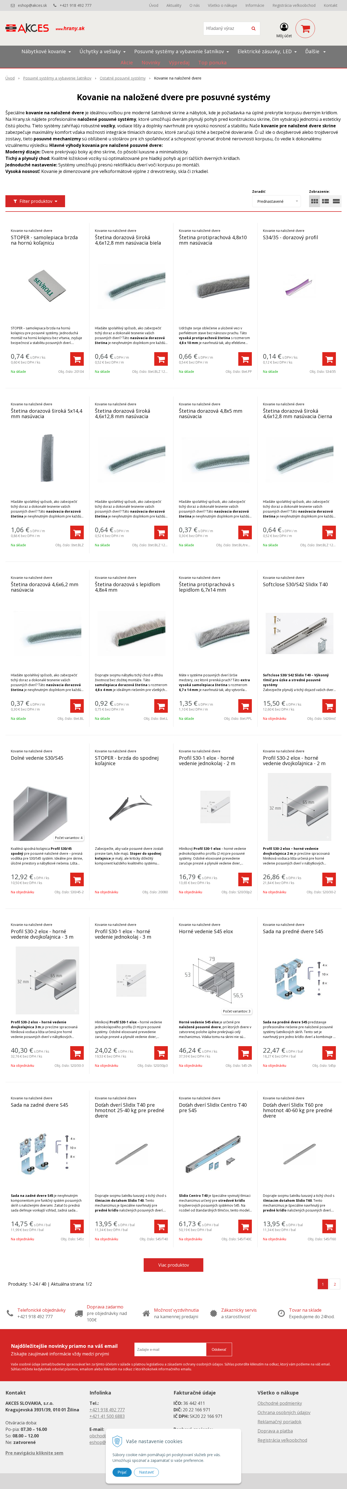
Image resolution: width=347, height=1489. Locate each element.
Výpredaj (179, 62)
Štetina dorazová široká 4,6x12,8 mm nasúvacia (122, 413)
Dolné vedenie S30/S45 (37, 758)
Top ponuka (212, 62)
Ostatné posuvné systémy (123, 78)
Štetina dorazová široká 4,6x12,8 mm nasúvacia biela (128, 240)
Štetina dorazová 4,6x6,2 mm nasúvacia (44, 587)
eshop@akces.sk (32, 5)
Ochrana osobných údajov (284, 1412)
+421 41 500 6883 (107, 1416)
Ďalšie (313, 51)
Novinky (151, 62)
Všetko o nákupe (222, 5)
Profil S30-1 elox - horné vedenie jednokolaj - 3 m (123, 934)
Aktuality (173, 5)
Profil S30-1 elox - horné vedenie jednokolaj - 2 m (207, 760)
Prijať (122, 1472)
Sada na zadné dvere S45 (39, 1105)
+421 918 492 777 (75, 5)
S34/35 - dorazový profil (290, 237)
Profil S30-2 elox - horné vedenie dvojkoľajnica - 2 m (294, 760)
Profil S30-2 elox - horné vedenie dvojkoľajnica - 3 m (42, 934)
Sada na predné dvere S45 (293, 931)
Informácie (254, 5)
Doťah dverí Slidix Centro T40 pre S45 (213, 1107)
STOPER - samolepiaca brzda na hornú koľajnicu (44, 240)
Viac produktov (173, 1265)
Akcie (127, 62)
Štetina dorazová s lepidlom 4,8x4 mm (127, 587)
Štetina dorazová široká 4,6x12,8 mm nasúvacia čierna (297, 413)
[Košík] (305, 28)
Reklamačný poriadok (279, 1422)
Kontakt (331, 5)
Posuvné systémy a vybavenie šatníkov (57, 78)
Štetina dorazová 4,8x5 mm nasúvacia (210, 413)
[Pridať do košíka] (77, 359)
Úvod (153, 5)
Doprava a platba (275, 1431)
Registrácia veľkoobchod (294, 5)
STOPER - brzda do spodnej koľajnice (127, 760)
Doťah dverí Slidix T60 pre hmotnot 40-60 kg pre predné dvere (297, 1110)
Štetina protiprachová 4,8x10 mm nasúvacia (213, 240)
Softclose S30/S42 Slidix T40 (295, 584)
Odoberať (219, 1350)
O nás (194, 5)
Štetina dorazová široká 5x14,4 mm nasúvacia (46, 413)
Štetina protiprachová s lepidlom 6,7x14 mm (206, 587)
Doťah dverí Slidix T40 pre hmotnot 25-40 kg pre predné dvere (129, 1110)
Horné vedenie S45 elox (206, 931)
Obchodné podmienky (280, 1403)
